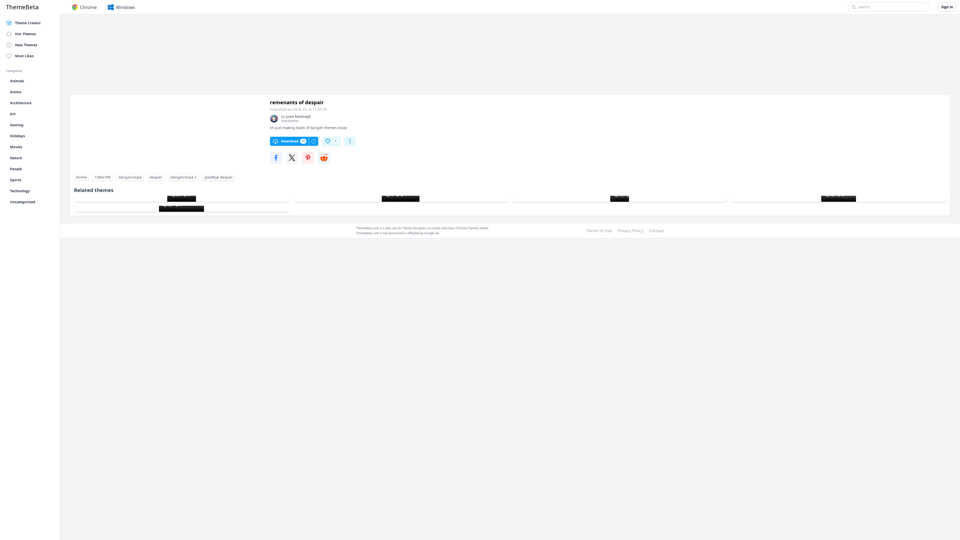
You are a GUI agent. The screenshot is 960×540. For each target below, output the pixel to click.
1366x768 (102, 177)
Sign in (947, 6)
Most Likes (24, 56)
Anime (81, 177)
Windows (125, 7)
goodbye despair (218, 177)
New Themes (26, 44)
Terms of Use (599, 231)
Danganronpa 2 (183, 177)
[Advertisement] (220, 57)
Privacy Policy (630, 231)
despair (156, 177)
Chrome (88, 7)
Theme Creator (28, 22)
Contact (656, 231)
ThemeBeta (22, 7)
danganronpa (130, 177)
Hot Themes (25, 34)
